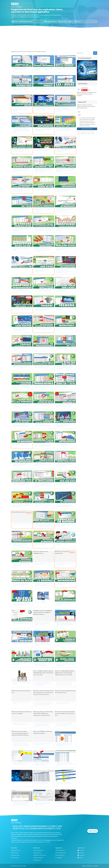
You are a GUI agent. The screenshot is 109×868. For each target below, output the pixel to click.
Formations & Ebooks (26, 21)
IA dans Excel (39, 21)
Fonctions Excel (15, 857)
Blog (72, 21)
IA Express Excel (37, 860)
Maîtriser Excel (14, 852)
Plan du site (90, 865)
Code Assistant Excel (60, 852)
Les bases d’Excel (15, 850)
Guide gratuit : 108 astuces (39, 855)
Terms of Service (91, 133)
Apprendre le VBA (15, 855)
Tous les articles (37, 852)
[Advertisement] (54, 38)
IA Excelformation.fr (60, 850)
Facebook (81, 852)
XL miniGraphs (58, 857)
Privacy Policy (83, 133)
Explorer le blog (93, 831)
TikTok (81, 857)
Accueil (15, 21)
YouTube (81, 850)
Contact (79, 21)
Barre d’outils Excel (59, 855)
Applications (64, 21)
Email (79, 115)
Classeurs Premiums (51, 21)
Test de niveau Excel (38, 850)
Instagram (81, 855)
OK (95, 53)
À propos (96, 865)
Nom (79, 111)
